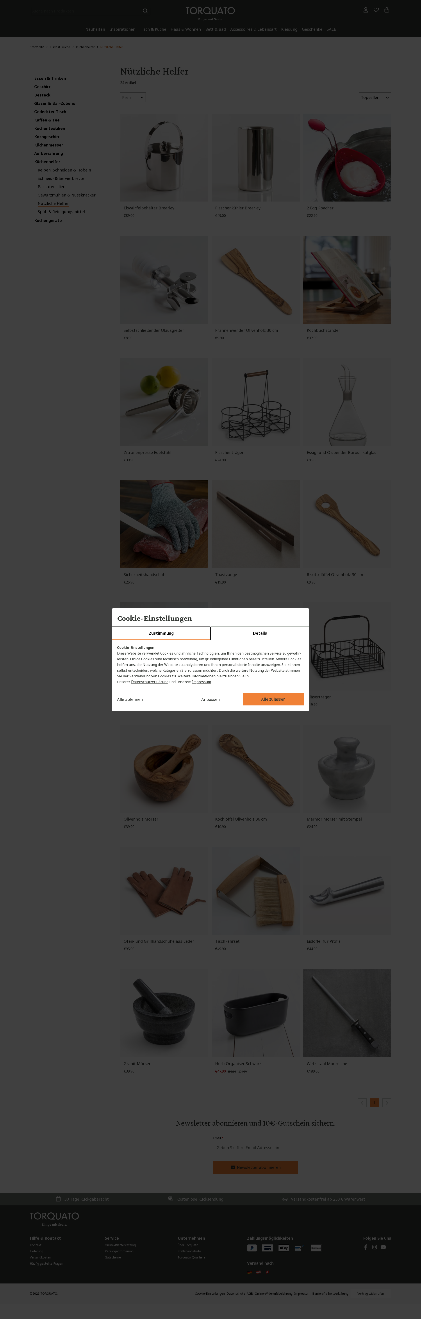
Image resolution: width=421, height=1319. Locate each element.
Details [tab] (260, 633)
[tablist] (210, 633)
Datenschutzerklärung (149, 681)
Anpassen (210, 699)
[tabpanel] (210, 664)
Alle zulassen (273, 699)
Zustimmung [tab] (161, 633)
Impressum (201, 681)
